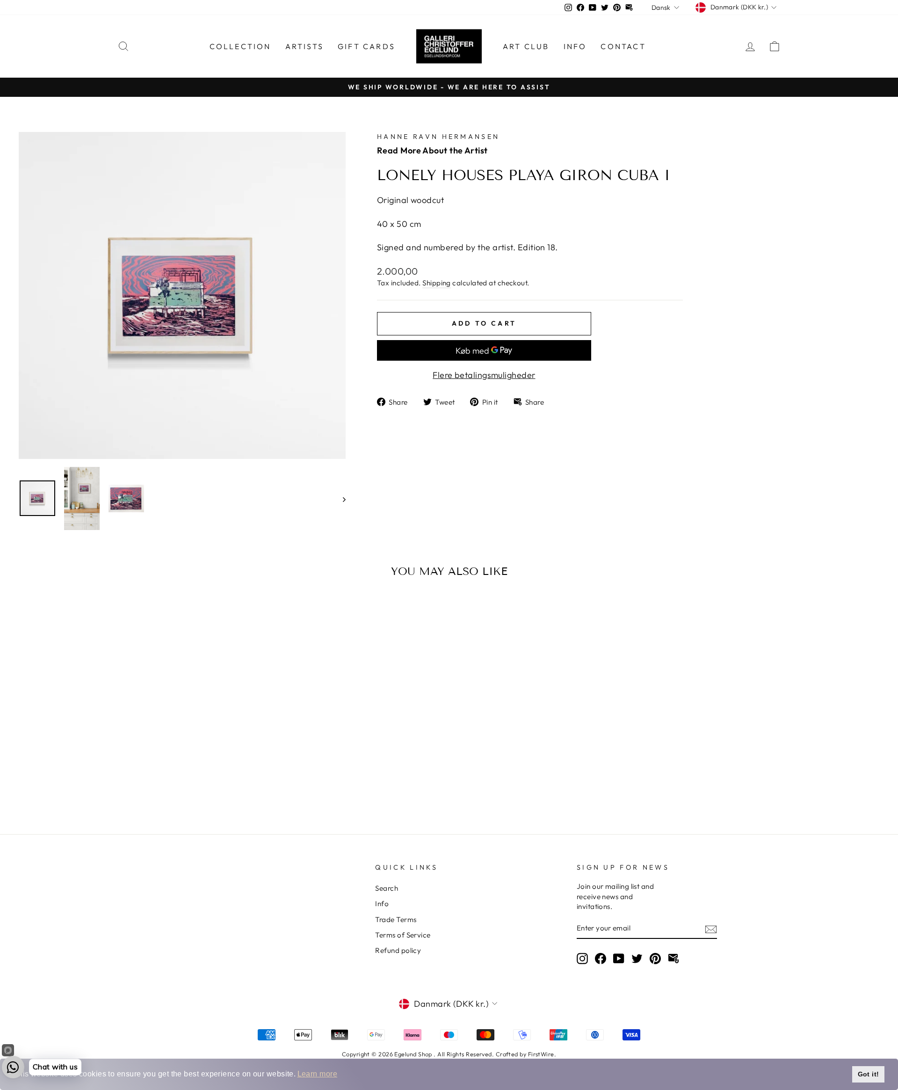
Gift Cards (366, 46)
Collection (240, 46)
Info (575, 46)
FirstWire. (542, 1054)
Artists (304, 46)
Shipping (436, 282)
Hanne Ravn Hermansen (438, 136)
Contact (623, 46)
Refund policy (398, 950)
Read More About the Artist (432, 150)
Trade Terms (395, 919)
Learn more (317, 1074)
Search (386, 888)
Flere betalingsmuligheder (484, 375)
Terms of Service (402, 934)
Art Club (526, 46)
